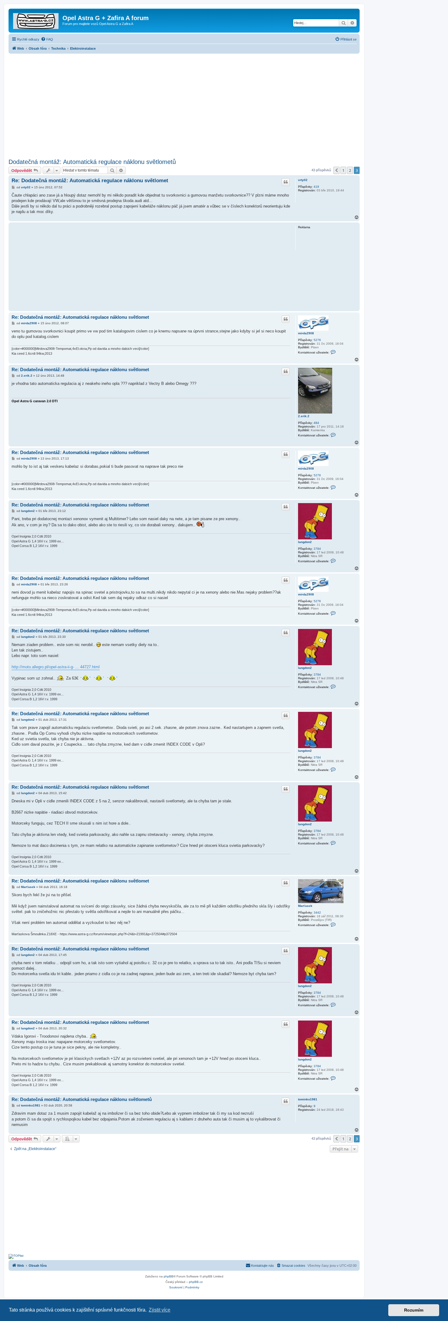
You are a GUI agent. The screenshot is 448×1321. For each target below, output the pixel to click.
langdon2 (305, 542)
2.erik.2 (303, 416)
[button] (336, 170)
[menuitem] (47, 39)
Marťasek (305, 905)
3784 (317, 548)
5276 (317, 340)
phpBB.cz (196, 1282)
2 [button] (350, 170)
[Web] (36, 20)
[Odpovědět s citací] (286, 182)
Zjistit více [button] (159, 1309)
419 (316, 186)
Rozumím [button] (413, 1310)
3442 (317, 912)
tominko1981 (307, 1099)
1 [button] (343, 170)
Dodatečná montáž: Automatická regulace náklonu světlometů (92, 161)
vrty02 (303, 180)
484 (316, 422)
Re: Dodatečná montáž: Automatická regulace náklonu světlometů (82, 1099)
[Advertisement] (184, 104)
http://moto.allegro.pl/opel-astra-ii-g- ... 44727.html (56, 667)
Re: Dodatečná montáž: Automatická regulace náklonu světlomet (90, 180)
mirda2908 (306, 333)
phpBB (168, 1276)
